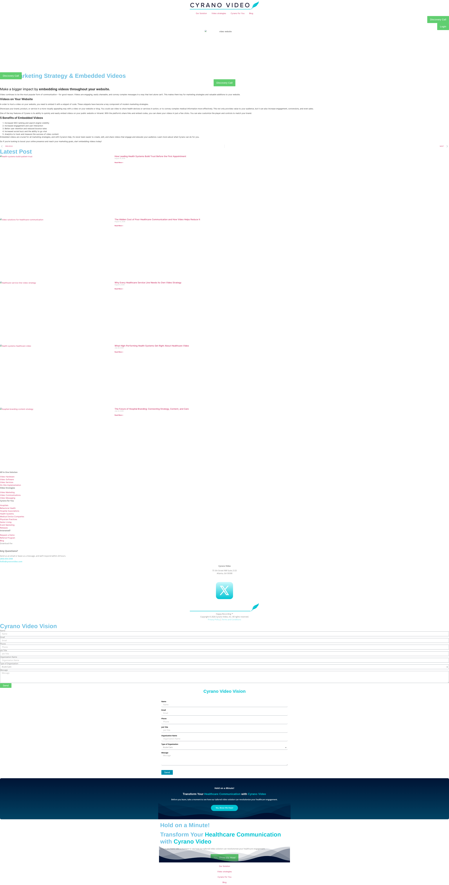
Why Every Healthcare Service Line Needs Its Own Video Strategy (148, 282)
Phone (3, 644)
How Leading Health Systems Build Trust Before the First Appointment (150, 156)
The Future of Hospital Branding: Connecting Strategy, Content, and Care (152, 409)
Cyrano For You (237, 13)
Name (2, 630)
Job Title (3, 650)
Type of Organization (9, 663)
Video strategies (219, 13)
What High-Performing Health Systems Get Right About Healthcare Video (152, 346)
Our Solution (201, 13)
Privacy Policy (214, 619)
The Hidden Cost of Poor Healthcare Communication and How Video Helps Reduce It (157, 219)
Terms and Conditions (231, 619)
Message (4, 670)
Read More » (119, 162)
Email (2, 637)
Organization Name (8, 657)
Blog (251, 13)
